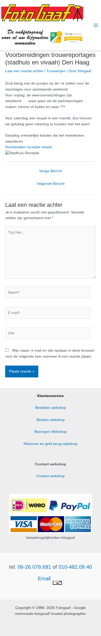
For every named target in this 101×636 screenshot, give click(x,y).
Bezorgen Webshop (50, 432)
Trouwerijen (56, 71)
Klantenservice (50, 396)
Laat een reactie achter (24, 71)
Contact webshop (50, 476)
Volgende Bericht (50, 184)
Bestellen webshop (50, 408)
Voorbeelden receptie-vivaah (28, 147)
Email (45, 578)
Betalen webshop (51, 420)
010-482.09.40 (75, 567)
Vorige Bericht (50, 171)
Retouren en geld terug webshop (50, 444)
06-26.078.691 (34, 567)
